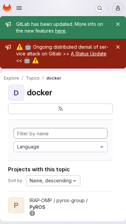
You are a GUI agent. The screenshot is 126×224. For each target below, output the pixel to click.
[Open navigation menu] (19, 8)
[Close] (118, 24)
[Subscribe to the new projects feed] (60, 108)
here (60, 31)
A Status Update (89, 53)
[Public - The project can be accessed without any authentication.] (32, 213)
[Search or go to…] (100, 8)
